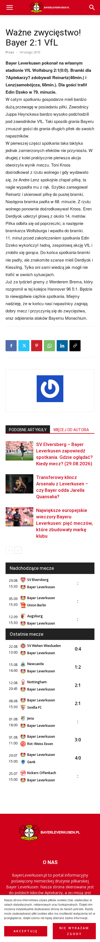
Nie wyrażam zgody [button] (74, 931)
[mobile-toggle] (9, 7)
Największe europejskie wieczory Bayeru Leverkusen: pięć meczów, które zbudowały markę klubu (64, 523)
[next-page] (17, 550)
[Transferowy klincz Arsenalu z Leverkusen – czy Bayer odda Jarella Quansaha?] (19, 483)
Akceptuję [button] (26, 931)
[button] (92, 7)
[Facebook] (11, 345)
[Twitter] (23, 345)
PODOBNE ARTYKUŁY (28, 430)
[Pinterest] (36, 345)
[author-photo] (50, 402)
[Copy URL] (75, 345)
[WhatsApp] (49, 345)
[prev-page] (9, 550)
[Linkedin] (62, 345)
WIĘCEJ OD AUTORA (71, 430)
